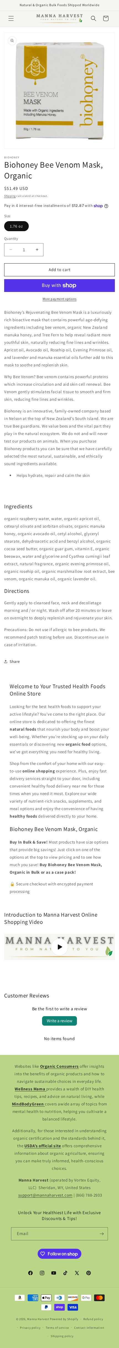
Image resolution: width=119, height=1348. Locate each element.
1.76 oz (16, 226)
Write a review (59, 1021)
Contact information (89, 1328)
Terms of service (57, 1328)
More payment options (60, 299)
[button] (11, 18)
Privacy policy (30, 1328)
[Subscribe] (101, 1233)
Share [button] (15, 661)
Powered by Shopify (64, 1319)
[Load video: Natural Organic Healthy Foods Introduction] (59, 947)
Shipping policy (62, 1336)
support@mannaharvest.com (45, 1195)
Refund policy (93, 1319)
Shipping (10, 196)
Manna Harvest (38, 1319)
